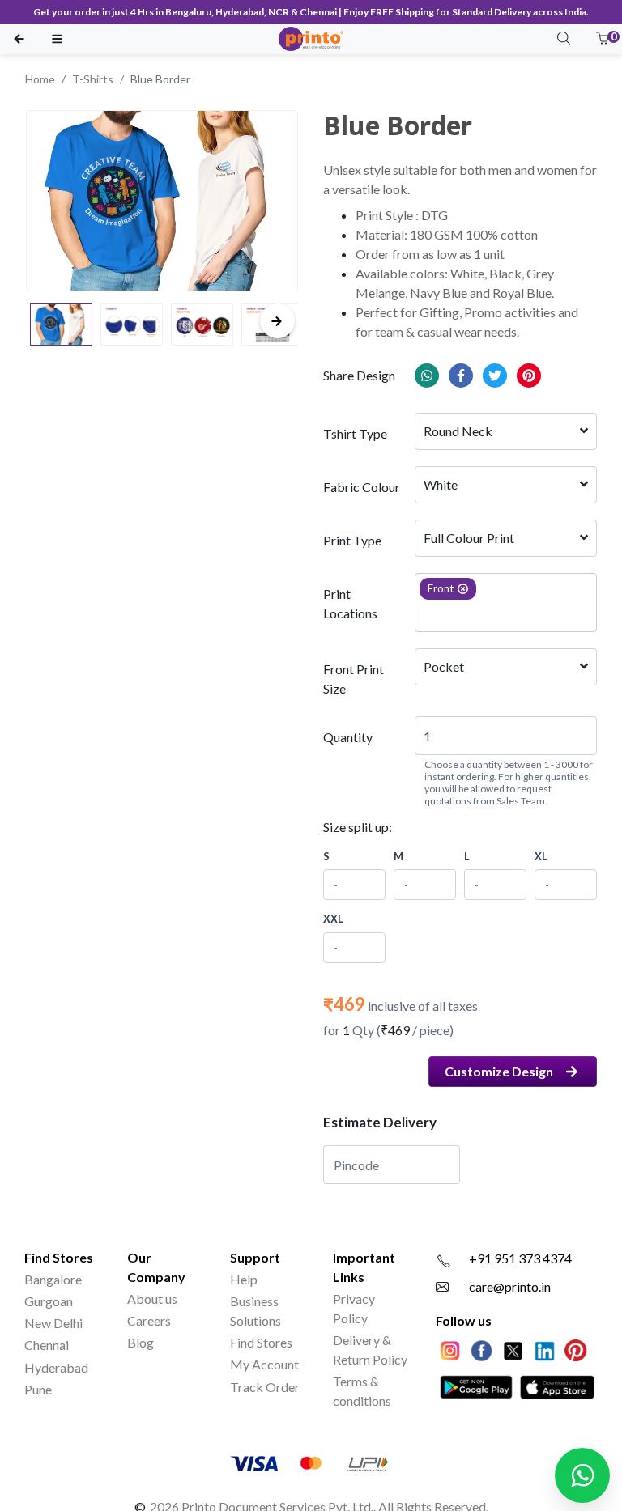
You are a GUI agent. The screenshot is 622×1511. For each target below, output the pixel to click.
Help (244, 1279)
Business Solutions (255, 1310)
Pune (38, 1389)
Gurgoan (48, 1301)
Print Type (352, 540)
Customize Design (499, 1071)
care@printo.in (510, 1286)
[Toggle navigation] (57, 39)
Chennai (46, 1344)
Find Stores (261, 1342)
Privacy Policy (354, 1308)
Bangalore (53, 1279)
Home (40, 79)
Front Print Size (353, 678)
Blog (140, 1342)
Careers (149, 1320)
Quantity (348, 737)
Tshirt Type (355, 433)
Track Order (265, 1386)
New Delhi (53, 1323)
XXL (333, 918)
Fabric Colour (361, 486)
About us (152, 1298)
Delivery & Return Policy (370, 1349)
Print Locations (350, 603)
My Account (264, 1364)
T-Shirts (92, 79)
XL (541, 856)
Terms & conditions (362, 1390)
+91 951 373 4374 (520, 1258)
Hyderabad (56, 1367)
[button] (602, 39)
